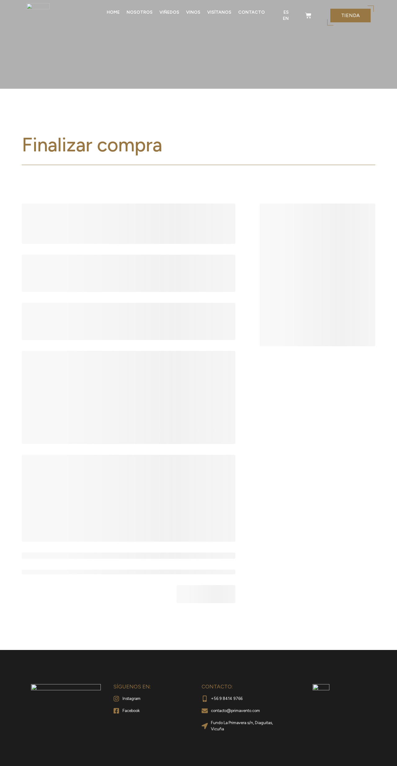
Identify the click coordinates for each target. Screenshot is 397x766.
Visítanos (219, 12)
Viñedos (169, 12)
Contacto (251, 12)
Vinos (193, 12)
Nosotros (140, 12)
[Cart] (308, 15)
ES (286, 12)
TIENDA (350, 15)
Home (113, 12)
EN (286, 18)
